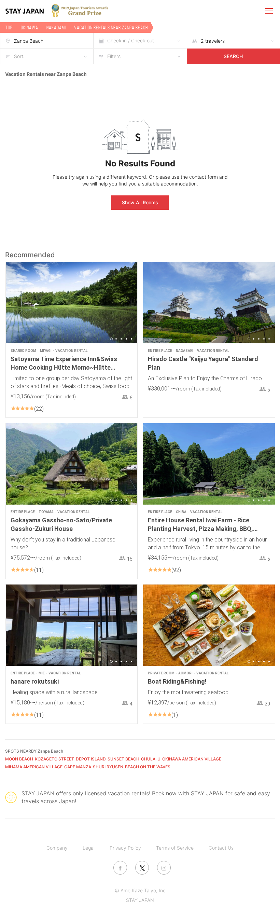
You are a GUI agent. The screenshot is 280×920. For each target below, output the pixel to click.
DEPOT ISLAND (91, 758)
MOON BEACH (19, 758)
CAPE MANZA (77, 766)
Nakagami (56, 27)
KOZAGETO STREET (54, 758)
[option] (72, 303)
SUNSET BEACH (123, 758)
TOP (9, 27)
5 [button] (131, 339)
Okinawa (29, 27)
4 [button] (126, 339)
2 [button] (116, 339)
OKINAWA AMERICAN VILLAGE (191, 758)
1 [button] (111, 339)
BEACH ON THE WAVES (147, 766)
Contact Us (221, 848)
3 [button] (121, 339)
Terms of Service (175, 848)
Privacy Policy (125, 848)
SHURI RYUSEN (108, 766)
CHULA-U (150, 758)
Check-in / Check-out (130, 40)
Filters (114, 56)
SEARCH (233, 56)
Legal (89, 848)
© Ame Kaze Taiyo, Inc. (141, 890)
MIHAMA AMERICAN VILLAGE (33, 766)
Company (57, 848)
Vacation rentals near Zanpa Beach (111, 27)
